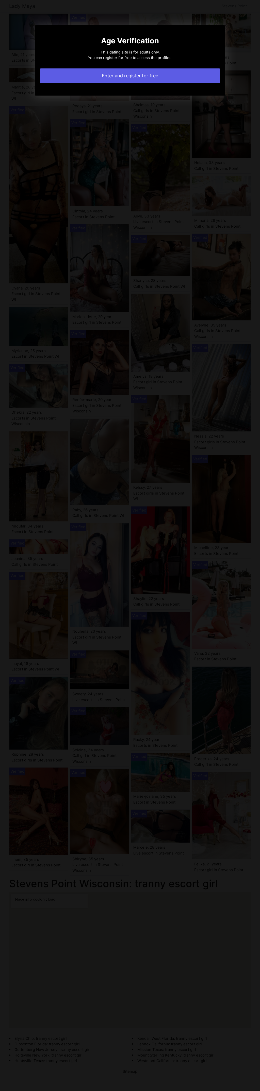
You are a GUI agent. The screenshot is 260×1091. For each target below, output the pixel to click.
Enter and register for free (130, 75)
